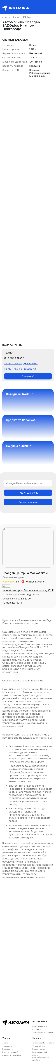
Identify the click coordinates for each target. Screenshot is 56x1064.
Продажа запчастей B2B (11, 1055)
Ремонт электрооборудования (40, 1056)
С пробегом (36, 1029)
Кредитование (7, 1049)
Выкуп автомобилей (10, 1052)
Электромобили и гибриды (43, 1032)
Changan (16, 17)
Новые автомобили (39, 1026)
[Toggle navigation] (49, 8)
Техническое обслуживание (43, 1043)
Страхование (7, 1046)
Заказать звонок (28, 502)
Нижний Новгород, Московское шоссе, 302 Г (28, 590)
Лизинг (5, 1043)
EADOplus (27, 17)
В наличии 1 (28, 376)
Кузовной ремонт (38, 1049)
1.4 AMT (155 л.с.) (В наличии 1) (21, 363)
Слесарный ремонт (39, 1046)
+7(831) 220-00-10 (28, 492)
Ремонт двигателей (39, 1052)
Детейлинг (36, 1060)
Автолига (6, 17)
